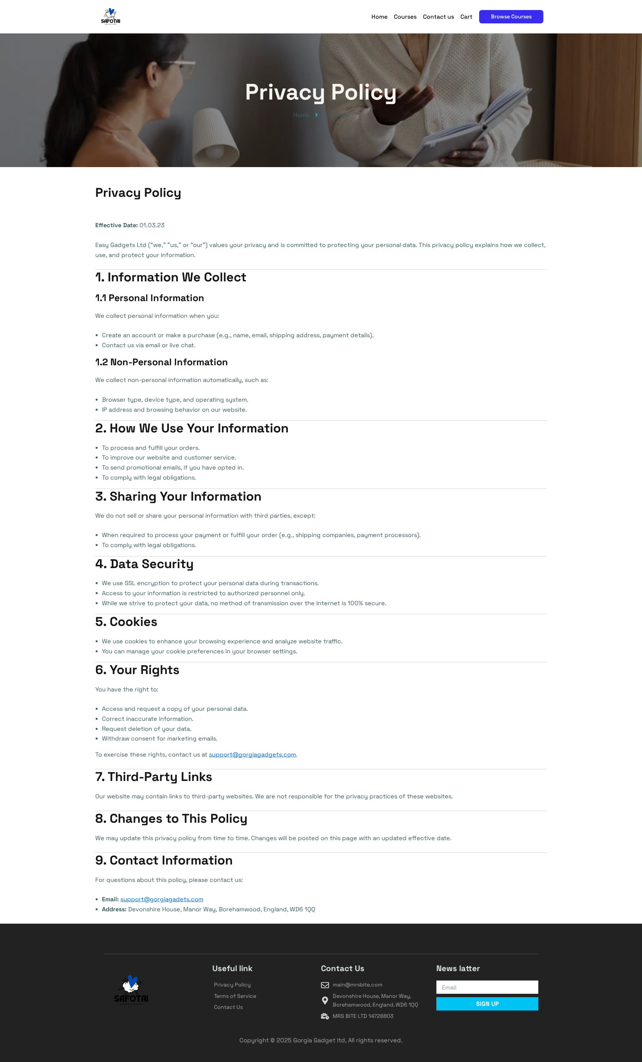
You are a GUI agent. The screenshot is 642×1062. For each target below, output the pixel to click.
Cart (466, 16)
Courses (405, 16)
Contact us (438, 16)
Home (379, 16)
